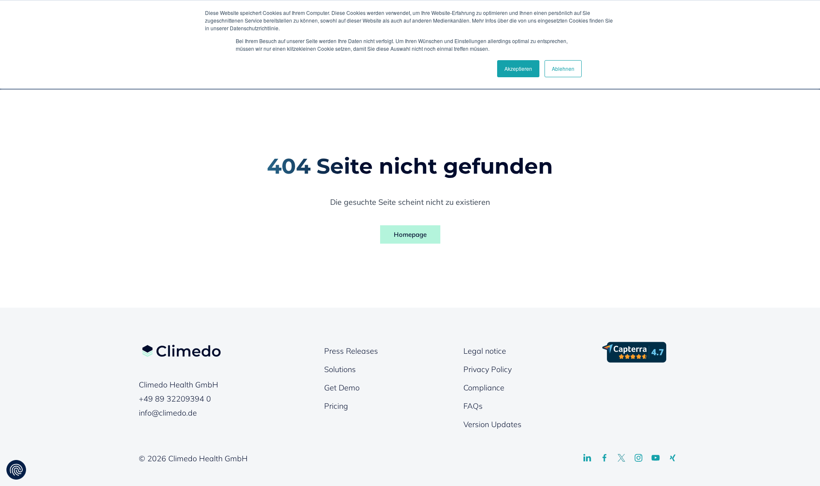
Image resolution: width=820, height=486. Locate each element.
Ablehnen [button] (563, 68)
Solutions (340, 369)
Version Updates (492, 424)
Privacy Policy (487, 369)
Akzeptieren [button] (518, 68)
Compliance (483, 388)
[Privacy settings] (16, 470)
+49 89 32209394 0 (175, 399)
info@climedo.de (168, 413)
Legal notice (484, 351)
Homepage (410, 234)
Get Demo (342, 388)
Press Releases (351, 351)
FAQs (473, 406)
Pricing (336, 406)
